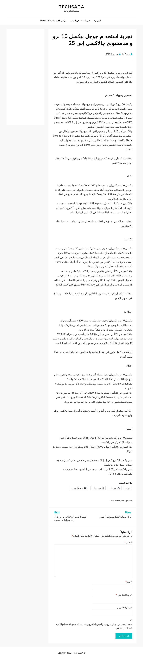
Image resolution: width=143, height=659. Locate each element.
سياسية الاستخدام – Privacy (53, 21)
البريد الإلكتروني (124, 594)
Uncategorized (125, 501)
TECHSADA (71, 7)
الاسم (129, 582)
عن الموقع (75, 21)
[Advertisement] (25, 75)
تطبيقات (86, 21)
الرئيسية (97, 21)
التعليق (128, 542)
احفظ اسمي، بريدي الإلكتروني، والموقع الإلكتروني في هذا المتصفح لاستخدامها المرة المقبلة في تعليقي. (94, 626)
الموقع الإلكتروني (124, 607)
